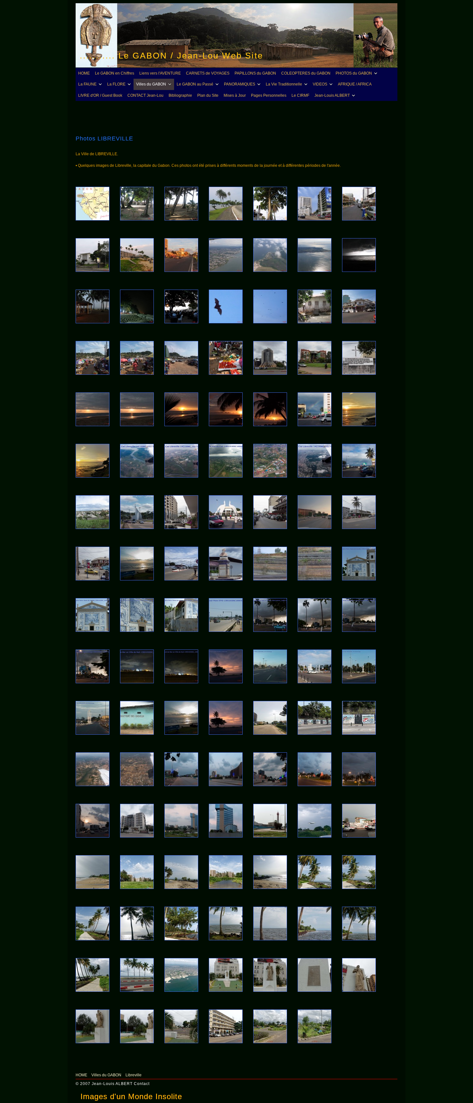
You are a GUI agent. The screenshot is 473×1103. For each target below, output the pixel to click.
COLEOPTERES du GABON (305, 73)
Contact (142, 1083)
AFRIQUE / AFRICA (355, 84)
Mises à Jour (235, 95)
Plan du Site (207, 95)
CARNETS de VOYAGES (207, 73)
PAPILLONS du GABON (255, 73)
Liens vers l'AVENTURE (160, 73)
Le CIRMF (300, 95)
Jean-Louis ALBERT (332, 95)
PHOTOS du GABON (354, 73)
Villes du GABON (151, 84)
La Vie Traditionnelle (284, 84)
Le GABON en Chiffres (114, 73)
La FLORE (116, 84)
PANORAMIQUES (239, 84)
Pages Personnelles (268, 95)
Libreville (133, 1075)
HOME (84, 73)
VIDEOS (320, 84)
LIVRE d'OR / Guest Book (100, 95)
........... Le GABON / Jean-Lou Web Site (171, 55)
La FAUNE (87, 84)
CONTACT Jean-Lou (145, 95)
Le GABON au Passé (195, 84)
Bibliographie (180, 95)
